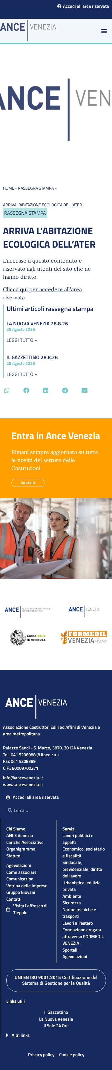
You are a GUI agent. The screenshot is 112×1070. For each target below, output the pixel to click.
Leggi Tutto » (22, 340)
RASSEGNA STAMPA (36, 188)
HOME (8, 188)
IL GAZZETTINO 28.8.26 (32, 357)
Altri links (21, 1035)
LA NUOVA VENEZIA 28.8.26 (37, 323)
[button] (104, 31)
